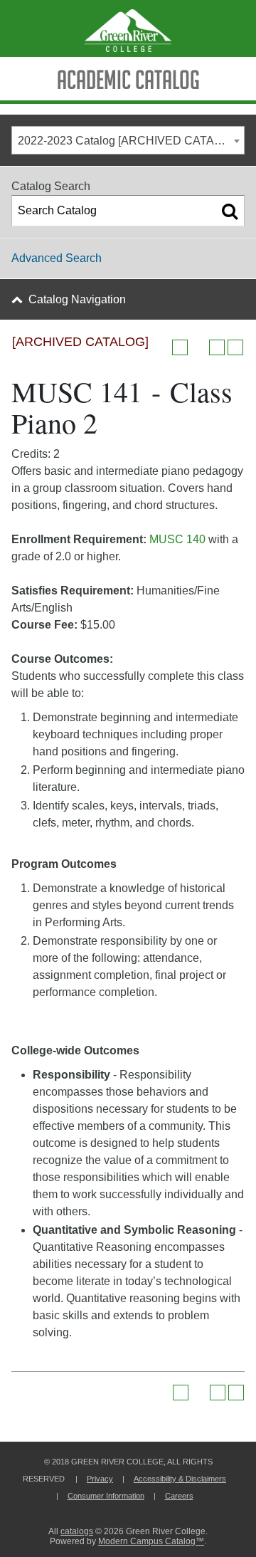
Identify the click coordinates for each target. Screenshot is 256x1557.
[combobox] (128, 140)
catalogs (76, 1531)
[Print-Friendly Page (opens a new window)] (217, 347)
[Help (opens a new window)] (235, 347)
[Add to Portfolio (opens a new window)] (180, 347)
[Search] (230, 210)
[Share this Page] (198, 347)
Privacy (100, 1478)
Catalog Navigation (77, 299)
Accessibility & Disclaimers (180, 1478)
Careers (179, 1496)
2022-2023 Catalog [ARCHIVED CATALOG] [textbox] (129, 141)
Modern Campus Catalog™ (151, 1541)
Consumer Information (106, 1496)
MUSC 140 (178, 539)
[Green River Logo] (128, 28)
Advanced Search (56, 258)
